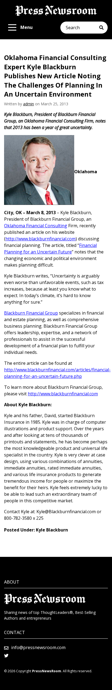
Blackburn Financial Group (31, 313)
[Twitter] (6, 655)
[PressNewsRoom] (56, 10)
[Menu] (12, 27)
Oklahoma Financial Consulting (35, 226)
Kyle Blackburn (52, 530)
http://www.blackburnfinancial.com (40, 239)
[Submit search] (103, 27)
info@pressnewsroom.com (38, 647)
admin (28, 103)
